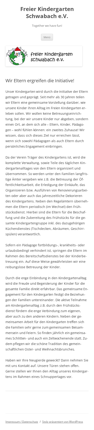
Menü (47, 37)
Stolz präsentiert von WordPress (62, 422)
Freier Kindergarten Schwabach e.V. (47, 12)
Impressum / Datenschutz (21, 422)
